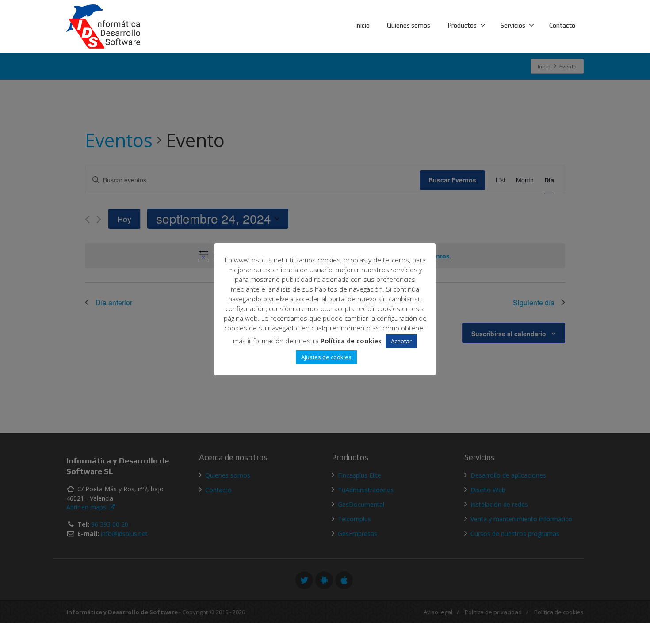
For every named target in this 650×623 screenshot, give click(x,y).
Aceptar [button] (401, 341)
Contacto (562, 25)
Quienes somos (408, 25)
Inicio (362, 25)
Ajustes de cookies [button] (326, 357)
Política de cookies (351, 340)
